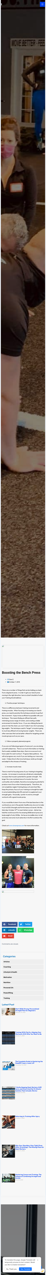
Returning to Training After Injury (27, 1116)
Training (7, 998)
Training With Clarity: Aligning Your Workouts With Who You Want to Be (28, 1033)
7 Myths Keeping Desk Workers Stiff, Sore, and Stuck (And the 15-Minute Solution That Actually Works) (28, 1089)
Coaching (7, 967)
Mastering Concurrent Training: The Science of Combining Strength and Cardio (28, 1176)
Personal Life (8, 988)
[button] (42, 4)
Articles (7, 962)
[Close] (37, 1260)
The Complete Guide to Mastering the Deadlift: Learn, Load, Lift (29, 1062)
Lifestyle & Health (10, 972)
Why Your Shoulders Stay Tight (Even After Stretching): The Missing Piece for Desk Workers (29, 1147)
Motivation (8, 977)
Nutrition (7, 982)
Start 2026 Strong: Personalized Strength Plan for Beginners (27, 1010)
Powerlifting (8, 993)
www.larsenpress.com (16, 825)
